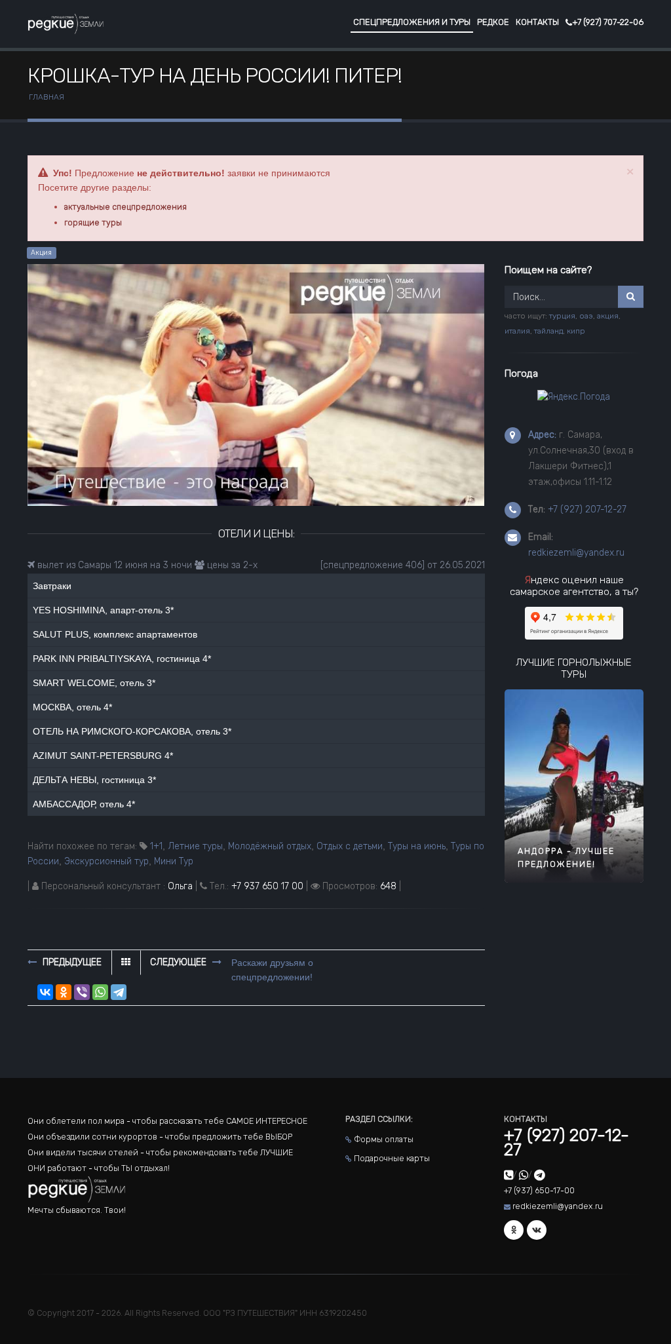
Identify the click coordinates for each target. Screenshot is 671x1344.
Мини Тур (173, 861)
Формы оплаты (383, 1139)
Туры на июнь (417, 846)
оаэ (586, 315)
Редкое (493, 22)
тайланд (548, 331)
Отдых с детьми (349, 846)
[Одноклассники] (63, 992)
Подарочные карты (392, 1158)
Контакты (537, 22)
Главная (46, 97)
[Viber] (82, 992)
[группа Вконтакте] (536, 1230)
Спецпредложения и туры (411, 22)
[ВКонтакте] (45, 992)
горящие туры (93, 222)
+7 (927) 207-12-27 (587, 509)
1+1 (156, 846)
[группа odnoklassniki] (514, 1230)
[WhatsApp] (100, 992)
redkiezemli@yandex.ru (576, 552)
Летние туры (195, 846)
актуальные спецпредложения (125, 207)
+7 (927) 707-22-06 (607, 22)
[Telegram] (118, 992)
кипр (576, 331)
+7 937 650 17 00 (267, 886)
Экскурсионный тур (106, 861)
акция (608, 315)
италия (517, 331)
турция (562, 315)
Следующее (179, 962)
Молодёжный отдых (269, 846)
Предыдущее (71, 962)
